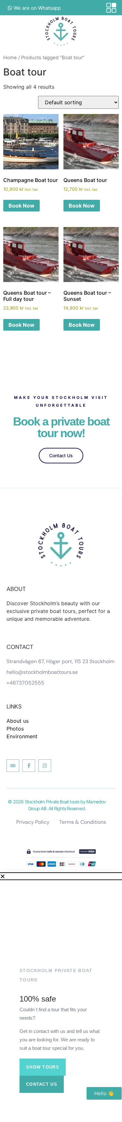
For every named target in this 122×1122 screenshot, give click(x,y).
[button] (61, 876)
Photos (15, 728)
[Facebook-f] (28, 765)
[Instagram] (44, 765)
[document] (61, 998)
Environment (22, 736)
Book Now (21, 205)
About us (18, 721)
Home (10, 58)
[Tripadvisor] (13, 765)
